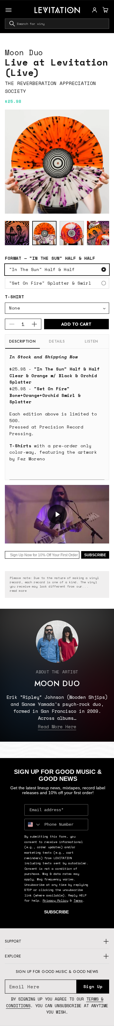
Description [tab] (22, 341)
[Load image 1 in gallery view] (17, 233)
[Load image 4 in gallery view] (99, 233)
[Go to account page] (94, 10)
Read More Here (57, 726)
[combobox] (57, 24)
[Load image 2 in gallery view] (44, 233)
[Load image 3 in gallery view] (72, 233)
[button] (104, 10)
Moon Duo (24, 52)
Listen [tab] (91, 341)
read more (18, 591)
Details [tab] (57, 341)
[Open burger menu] (8, 10)
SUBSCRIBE (95, 555)
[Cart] (104, 10)
